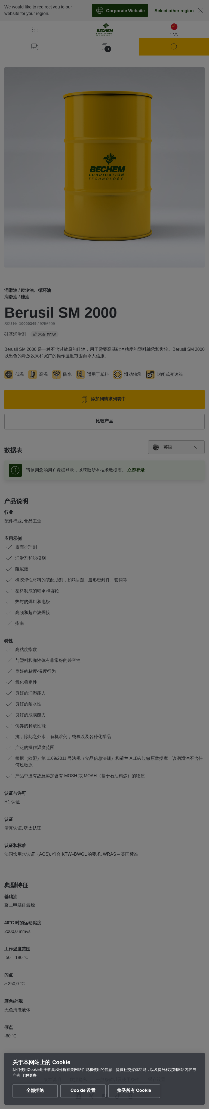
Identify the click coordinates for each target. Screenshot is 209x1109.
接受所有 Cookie (134, 1091)
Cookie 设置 (83, 1091)
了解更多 (29, 1076)
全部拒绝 (35, 1091)
